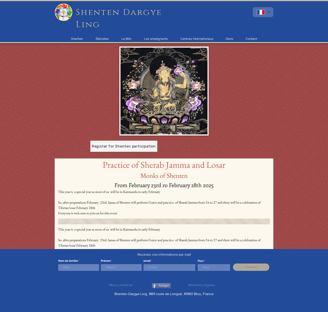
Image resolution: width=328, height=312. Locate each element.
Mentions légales (201, 285)
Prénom (106, 260)
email (147, 260)
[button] (77, 38)
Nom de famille (68, 260)
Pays (201, 260)
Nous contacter (121, 285)
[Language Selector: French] (263, 12)
